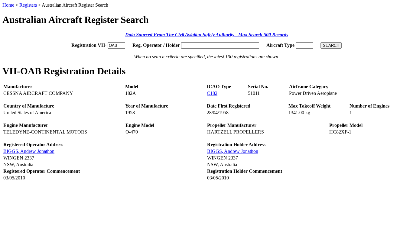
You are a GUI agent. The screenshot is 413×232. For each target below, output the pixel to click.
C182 (212, 93)
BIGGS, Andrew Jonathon (28, 151)
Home (8, 5)
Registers (28, 5)
